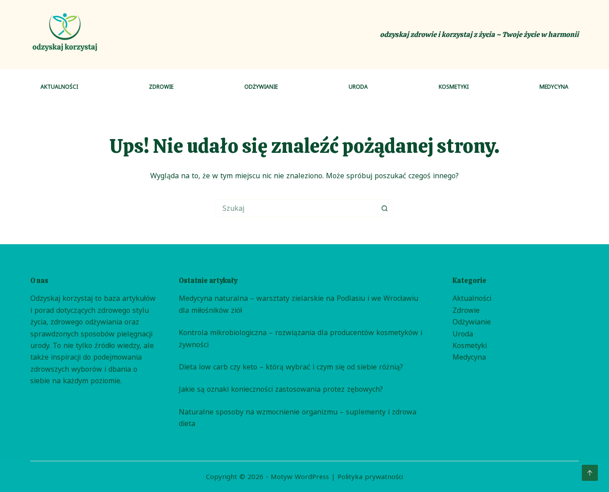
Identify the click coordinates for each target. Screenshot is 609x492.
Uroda (358, 86)
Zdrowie (161, 86)
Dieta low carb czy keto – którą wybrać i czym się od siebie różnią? (291, 366)
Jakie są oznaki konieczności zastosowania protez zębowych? (281, 389)
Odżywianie (261, 86)
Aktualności (59, 86)
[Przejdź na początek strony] (590, 473)
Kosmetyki (454, 86)
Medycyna (553, 86)
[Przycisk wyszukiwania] (385, 208)
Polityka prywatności (370, 476)
